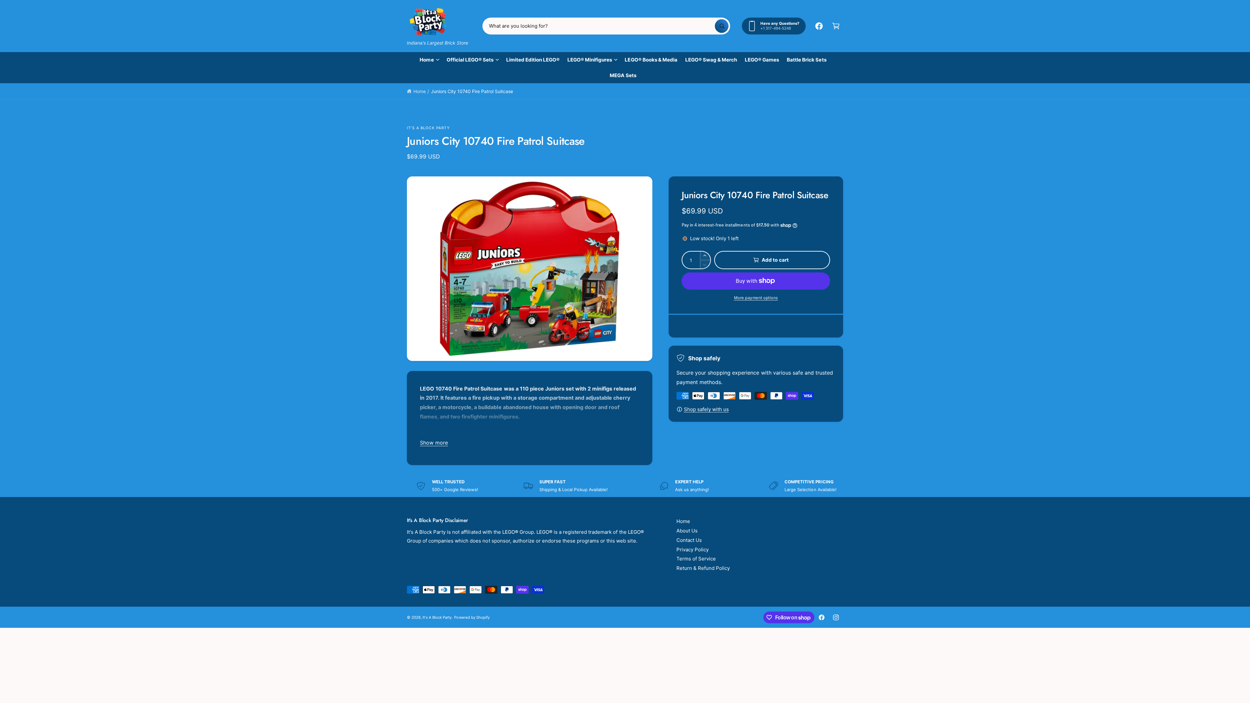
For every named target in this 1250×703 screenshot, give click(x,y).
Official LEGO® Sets (470, 60)
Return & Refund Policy (703, 568)
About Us (687, 531)
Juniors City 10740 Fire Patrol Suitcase (472, 91)
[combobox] (606, 26)
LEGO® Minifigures (589, 60)
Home (427, 60)
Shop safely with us (706, 409)
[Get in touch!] (819, 26)
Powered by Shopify (471, 617)
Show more (434, 442)
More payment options (756, 297)
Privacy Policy (692, 549)
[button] (835, 26)
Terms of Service (696, 559)
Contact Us (689, 540)
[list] (625, 485)
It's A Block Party (428, 128)
